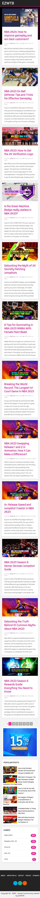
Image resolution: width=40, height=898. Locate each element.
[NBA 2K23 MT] (20, 742)
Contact (21, 875)
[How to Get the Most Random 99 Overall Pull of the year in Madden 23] (10, 773)
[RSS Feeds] (25, 883)
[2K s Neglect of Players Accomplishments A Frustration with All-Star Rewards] (10, 802)
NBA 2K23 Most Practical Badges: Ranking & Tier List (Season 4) (26, 819)
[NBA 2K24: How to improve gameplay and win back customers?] (20, 18)
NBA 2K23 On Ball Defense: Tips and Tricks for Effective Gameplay (18, 94)
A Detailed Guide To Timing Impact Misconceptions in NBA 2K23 (27, 810)
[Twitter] (15, 883)
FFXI (6, 859)
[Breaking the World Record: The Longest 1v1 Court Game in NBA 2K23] (20, 370)
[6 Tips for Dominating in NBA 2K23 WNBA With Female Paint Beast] (20, 310)
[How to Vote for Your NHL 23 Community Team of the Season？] (10, 793)
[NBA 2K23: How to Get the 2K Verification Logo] (20, 136)
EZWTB (8, 3)
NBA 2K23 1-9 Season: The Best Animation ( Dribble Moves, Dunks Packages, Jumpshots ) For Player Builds (19, 780)
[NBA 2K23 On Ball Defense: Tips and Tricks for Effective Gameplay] (20, 77)
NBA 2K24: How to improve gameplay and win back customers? (18, 35)
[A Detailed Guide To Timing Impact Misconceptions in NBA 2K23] (10, 813)
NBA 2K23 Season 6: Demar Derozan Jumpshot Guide (19, 565)
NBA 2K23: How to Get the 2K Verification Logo (18, 152)
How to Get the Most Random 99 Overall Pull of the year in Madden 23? (26, 770)
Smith (12, 43)
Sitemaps (36, 875)
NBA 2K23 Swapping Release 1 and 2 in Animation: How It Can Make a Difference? (17, 448)
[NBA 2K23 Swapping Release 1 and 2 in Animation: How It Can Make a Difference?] (20, 429)
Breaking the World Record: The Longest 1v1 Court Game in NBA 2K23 (19, 387)
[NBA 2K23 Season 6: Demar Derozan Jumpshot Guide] (20, 548)
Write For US (12, 875)
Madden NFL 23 (10, 841)
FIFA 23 (7, 847)
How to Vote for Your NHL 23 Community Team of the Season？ (26, 790)
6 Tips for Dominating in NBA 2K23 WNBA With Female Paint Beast (18, 328)
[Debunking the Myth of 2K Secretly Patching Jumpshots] (20, 251)
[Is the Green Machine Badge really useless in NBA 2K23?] (20, 192)
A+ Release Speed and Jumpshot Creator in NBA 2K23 (19, 508)
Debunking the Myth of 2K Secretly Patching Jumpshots (20, 269)
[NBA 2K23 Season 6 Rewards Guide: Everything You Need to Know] (20, 666)
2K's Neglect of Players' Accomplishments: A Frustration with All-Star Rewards (18, 801)
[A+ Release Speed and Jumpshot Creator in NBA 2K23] (20, 490)
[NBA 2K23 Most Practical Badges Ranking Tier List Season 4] (10, 822)
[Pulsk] (20, 883)
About (3, 875)
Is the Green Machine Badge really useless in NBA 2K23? (17, 209)
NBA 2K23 (8, 835)
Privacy (28, 875)
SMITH (12, 633)
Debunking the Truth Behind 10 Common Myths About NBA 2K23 (20, 625)
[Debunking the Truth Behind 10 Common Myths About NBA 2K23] (20, 607)
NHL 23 (7, 853)
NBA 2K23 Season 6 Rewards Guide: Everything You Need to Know (18, 686)
